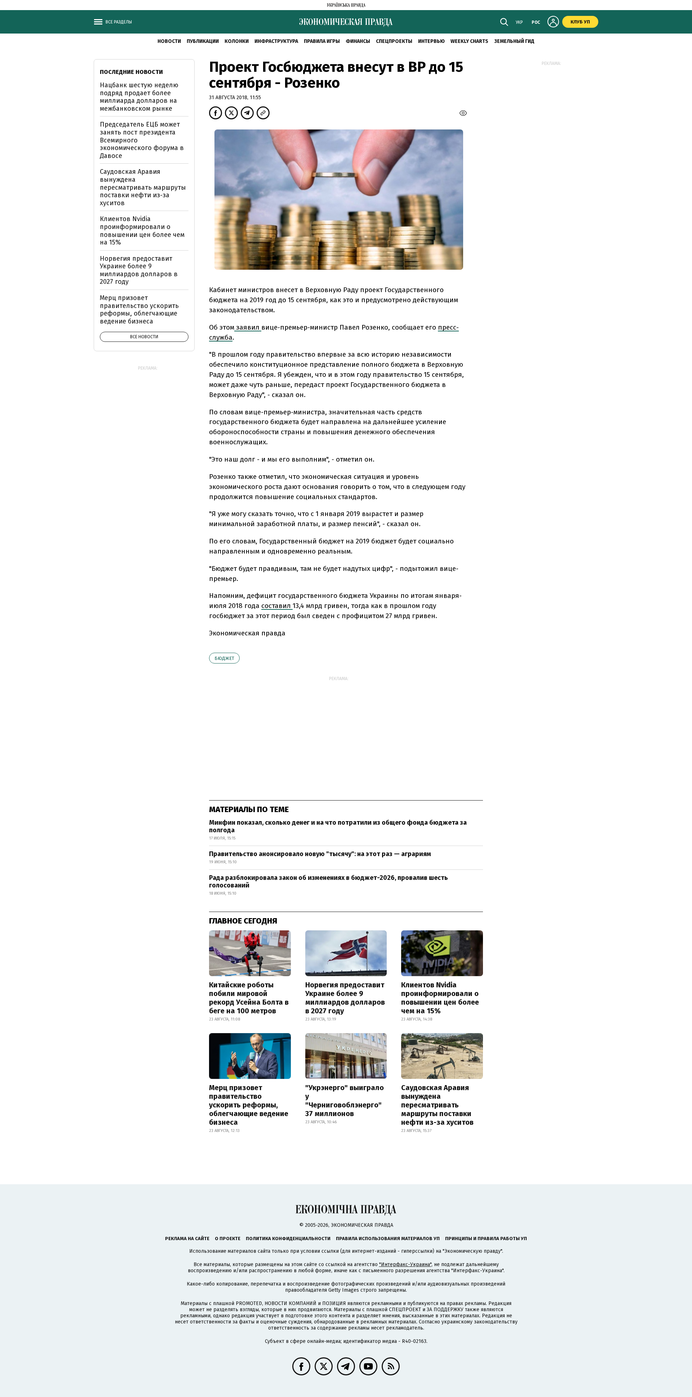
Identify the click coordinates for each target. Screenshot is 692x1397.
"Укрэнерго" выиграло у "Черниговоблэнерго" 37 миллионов (344, 1100)
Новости (169, 41)
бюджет (224, 658)
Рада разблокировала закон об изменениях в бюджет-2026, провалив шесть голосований (328, 882)
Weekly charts (469, 41)
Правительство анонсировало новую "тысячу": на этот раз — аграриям (320, 854)
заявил (247, 327)
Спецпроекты (394, 41)
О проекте (227, 1238)
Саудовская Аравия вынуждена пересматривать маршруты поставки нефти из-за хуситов (437, 1105)
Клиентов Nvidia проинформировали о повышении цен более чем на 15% (440, 997)
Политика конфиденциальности (288, 1238)
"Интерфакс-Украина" (405, 1264)
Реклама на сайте (187, 1238)
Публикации (203, 41)
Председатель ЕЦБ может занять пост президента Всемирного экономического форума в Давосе (142, 139)
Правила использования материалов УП (388, 1238)
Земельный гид (514, 41)
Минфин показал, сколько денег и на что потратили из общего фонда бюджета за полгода (338, 826)
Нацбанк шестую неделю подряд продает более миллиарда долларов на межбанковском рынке (139, 97)
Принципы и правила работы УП (486, 1238)
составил (277, 605)
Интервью (431, 41)
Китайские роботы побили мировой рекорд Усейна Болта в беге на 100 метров (249, 997)
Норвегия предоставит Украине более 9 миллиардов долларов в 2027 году (345, 997)
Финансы (358, 41)
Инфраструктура (276, 41)
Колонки (237, 41)
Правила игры (322, 41)
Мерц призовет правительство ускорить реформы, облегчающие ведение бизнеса (248, 1105)
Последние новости (131, 72)
